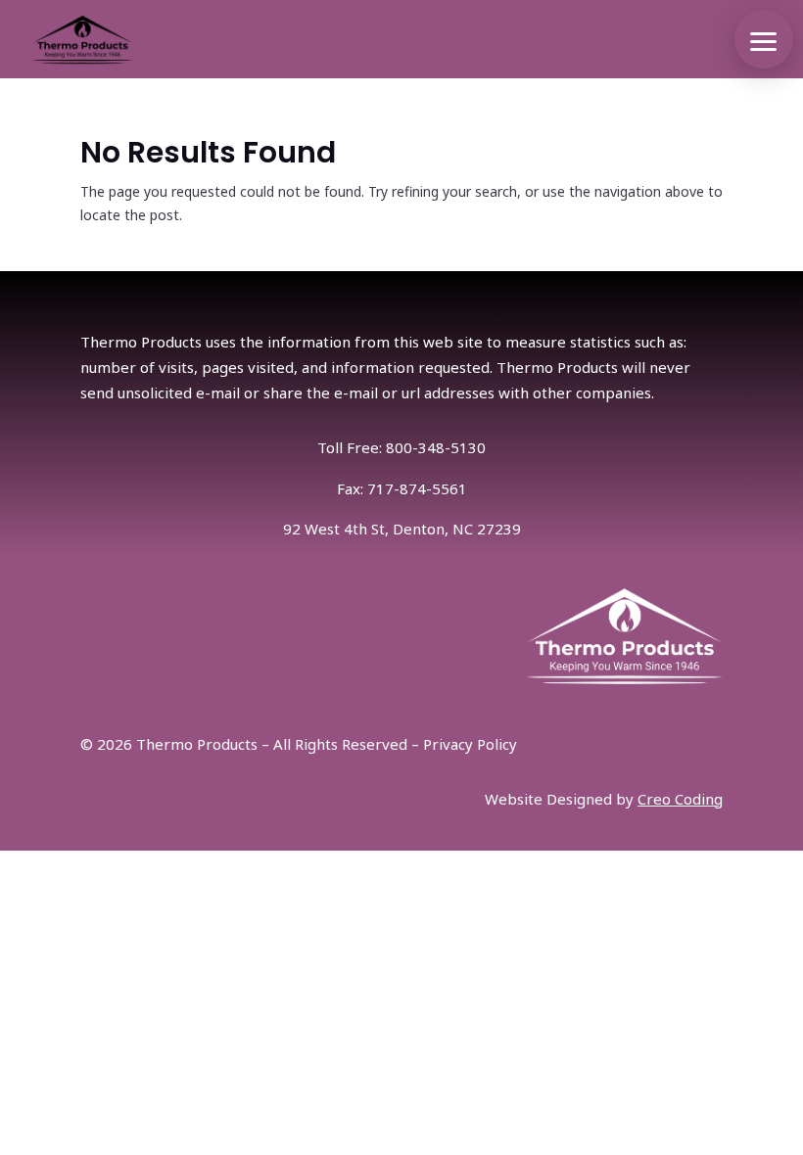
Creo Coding (680, 798)
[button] (763, 39)
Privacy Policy (470, 744)
